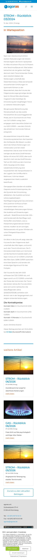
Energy (17, 23)
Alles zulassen (12, 549)
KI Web (9, 332)
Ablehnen (25, 549)
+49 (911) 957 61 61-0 (13, 516)
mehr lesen (10, 394)
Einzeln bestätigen (18, 553)
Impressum (23, 556)
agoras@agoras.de (10, 522)
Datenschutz (14, 556)
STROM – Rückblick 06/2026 (18, 380)
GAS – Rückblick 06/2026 (16, 424)
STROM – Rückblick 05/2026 (18, 469)
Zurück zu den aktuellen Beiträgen (18, 492)
